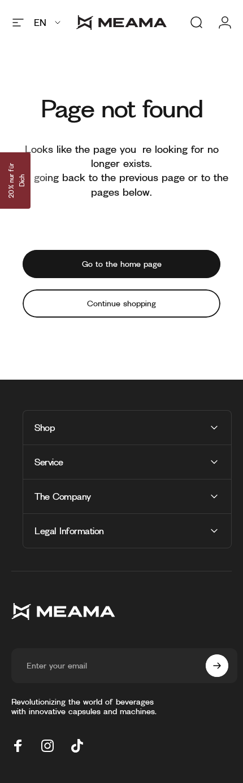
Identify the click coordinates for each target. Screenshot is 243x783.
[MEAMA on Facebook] (18, 746)
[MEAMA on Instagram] (47, 746)
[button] (15, 180)
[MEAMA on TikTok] (77, 746)
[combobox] (48, 22)
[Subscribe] (217, 665)
